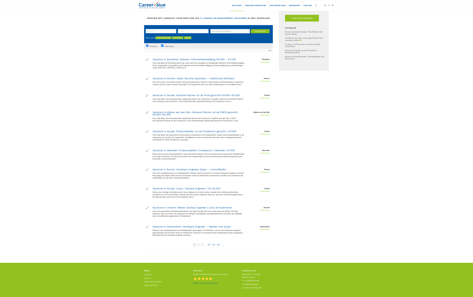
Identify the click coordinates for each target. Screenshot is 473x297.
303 (209, 245)
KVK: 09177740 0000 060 (251, 288)
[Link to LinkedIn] (325, 5)
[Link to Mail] (332, 5)
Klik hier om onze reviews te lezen (205, 283)
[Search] (315, 5)
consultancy (177, 38)
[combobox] (230, 31)
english (187, 38)
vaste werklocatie (163, 38)
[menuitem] (236, 5)
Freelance (153, 46)
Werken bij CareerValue (153, 282)
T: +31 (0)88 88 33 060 (250, 281)
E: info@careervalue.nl (250, 284)
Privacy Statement (151, 285)
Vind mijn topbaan (302, 18)
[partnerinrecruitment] (152, 6)
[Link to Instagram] (329, 5)
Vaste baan (169, 46)
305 (218, 245)
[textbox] (230, 31)
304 (213, 245)
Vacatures (148, 274)
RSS (270, 50)
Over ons (147, 278)
